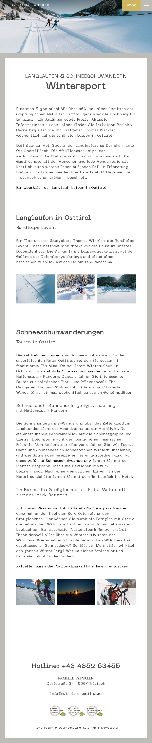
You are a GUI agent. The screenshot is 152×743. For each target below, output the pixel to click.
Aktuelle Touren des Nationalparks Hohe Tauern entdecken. (73, 566)
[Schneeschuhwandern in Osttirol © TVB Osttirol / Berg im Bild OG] (35, 603)
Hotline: (76, 666)
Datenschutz (68, 728)
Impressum (45, 728)
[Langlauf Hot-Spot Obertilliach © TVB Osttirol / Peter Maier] (76, 299)
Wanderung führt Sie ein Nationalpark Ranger (82, 508)
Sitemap (89, 728)
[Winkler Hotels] (31, 7)
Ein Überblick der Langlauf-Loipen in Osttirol (61, 188)
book (131, 5)
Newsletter (110, 728)
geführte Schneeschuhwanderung (76, 371)
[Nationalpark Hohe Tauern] (58, 716)
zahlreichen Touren (42, 355)
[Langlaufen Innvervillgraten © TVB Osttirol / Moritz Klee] (35, 302)
